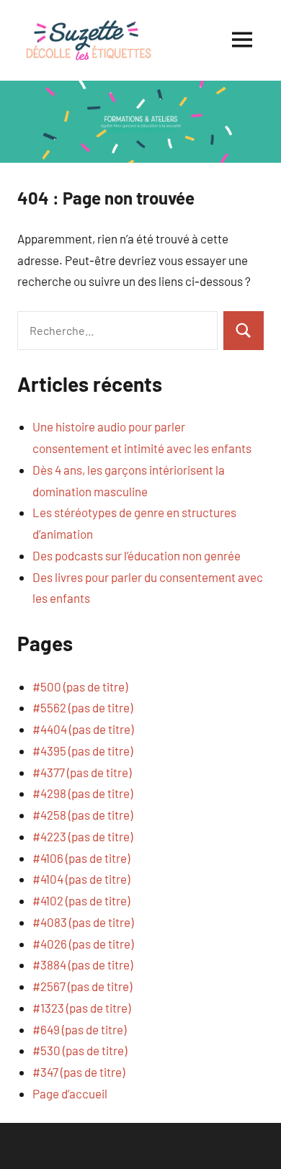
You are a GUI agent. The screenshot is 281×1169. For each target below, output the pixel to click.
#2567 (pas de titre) (82, 986)
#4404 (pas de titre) (82, 729)
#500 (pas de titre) (80, 686)
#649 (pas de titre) (79, 1029)
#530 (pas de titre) (79, 1050)
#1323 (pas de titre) (81, 1007)
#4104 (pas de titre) (81, 879)
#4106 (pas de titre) (81, 858)
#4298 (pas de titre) (82, 793)
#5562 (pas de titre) (82, 707)
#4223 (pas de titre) (82, 836)
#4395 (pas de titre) (82, 750)
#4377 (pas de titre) (81, 772)
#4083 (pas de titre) (82, 922)
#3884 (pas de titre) (82, 964)
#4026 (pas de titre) (82, 943)
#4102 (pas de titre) (81, 900)
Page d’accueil (69, 1093)
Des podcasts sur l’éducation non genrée (136, 555)
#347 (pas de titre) (78, 1072)
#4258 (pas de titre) (82, 814)
